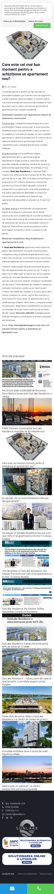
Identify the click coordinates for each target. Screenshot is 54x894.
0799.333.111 (12, 810)
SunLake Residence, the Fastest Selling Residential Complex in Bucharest (23, 610)
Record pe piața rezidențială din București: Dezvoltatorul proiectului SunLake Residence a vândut (27, 393)
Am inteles (42, 25)
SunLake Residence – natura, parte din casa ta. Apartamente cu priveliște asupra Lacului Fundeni (27, 681)
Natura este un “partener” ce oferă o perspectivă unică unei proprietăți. (21, 788)
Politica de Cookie (36, 21)
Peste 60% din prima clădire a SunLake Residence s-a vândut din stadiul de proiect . (25, 718)
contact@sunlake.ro (15, 814)
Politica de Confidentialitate (14, 21)
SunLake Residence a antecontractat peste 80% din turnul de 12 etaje (25, 645)
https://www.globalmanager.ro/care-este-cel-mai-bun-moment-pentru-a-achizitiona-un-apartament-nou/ (26, 329)
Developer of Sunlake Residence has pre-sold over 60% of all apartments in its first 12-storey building (27, 536)
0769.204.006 (12, 807)
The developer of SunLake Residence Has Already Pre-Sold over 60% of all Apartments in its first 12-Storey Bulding (27, 573)
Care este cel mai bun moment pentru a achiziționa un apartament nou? (23, 465)
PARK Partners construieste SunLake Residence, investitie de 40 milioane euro (23, 430)
